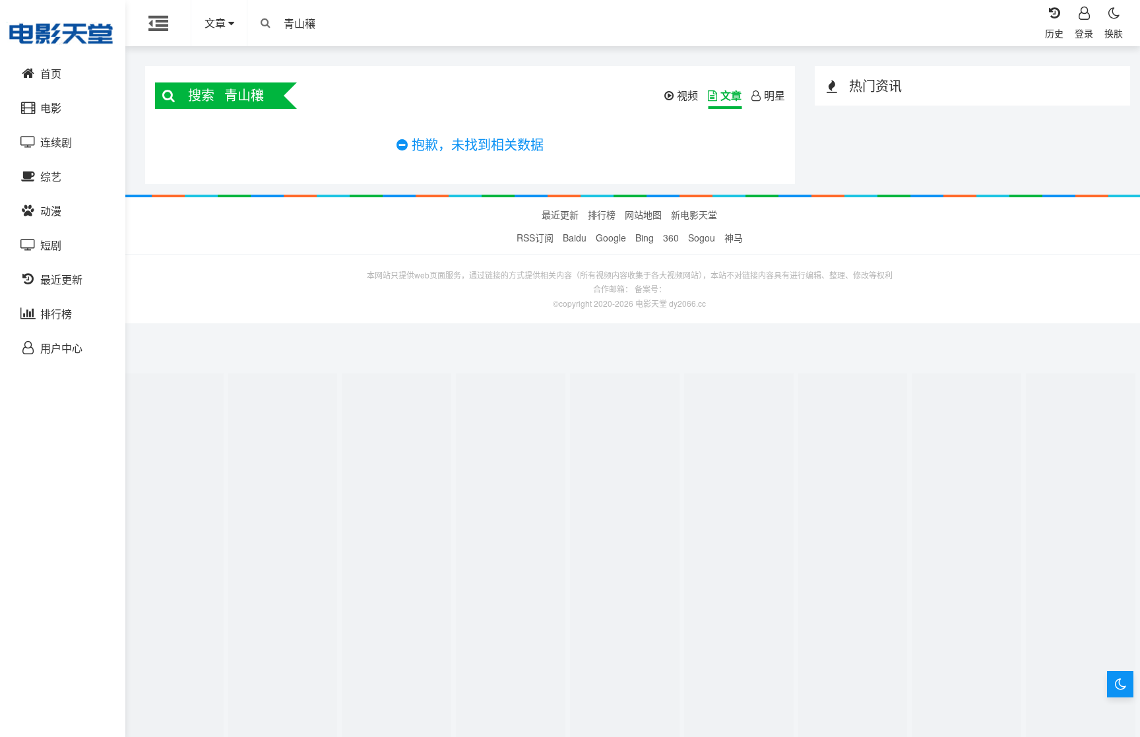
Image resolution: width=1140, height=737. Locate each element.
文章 (731, 95)
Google (611, 237)
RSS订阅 (535, 237)
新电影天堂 (694, 214)
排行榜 (602, 214)
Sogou (701, 237)
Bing (644, 237)
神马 (733, 237)
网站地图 (643, 214)
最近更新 (560, 214)
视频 (687, 95)
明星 (774, 95)
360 (671, 237)
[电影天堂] (63, 33)
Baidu (574, 237)
